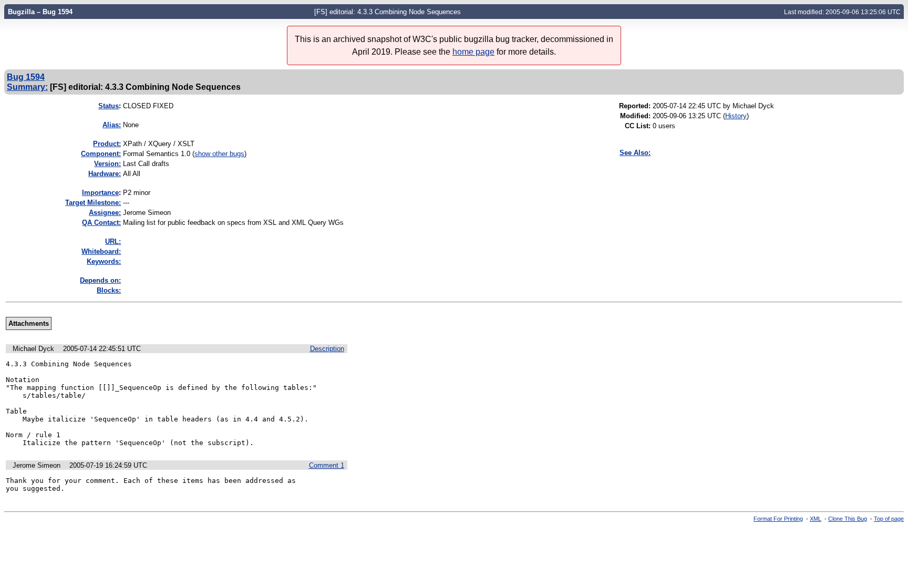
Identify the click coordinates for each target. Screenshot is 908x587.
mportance (100, 193)
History (736, 116)
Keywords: (104, 261)
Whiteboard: (101, 251)
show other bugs (219, 154)
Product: (107, 144)
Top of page (889, 519)
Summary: (27, 86)
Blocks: (109, 290)
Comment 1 (326, 465)
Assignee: (105, 213)
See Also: (635, 153)
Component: (101, 154)
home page (473, 51)
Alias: (111, 125)
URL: (113, 241)
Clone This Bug (847, 519)
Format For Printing (778, 519)
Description (327, 349)
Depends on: (100, 280)
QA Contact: (101, 222)
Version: (107, 164)
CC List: (638, 126)
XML (815, 519)
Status (108, 106)
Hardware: (104, 174)
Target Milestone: (93, 203)
